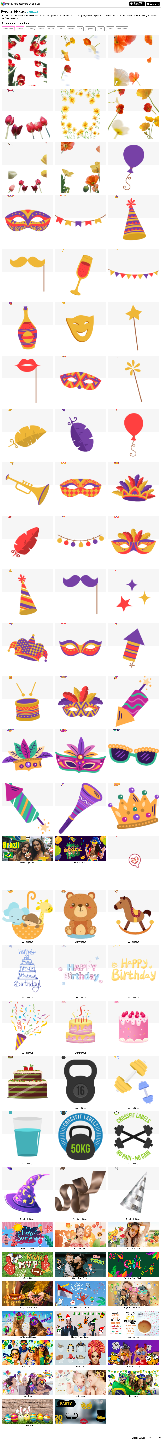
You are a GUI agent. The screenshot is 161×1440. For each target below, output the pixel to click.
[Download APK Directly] (137, 3)
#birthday (31, 29)
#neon (110, 29)
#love (20, 29)
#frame (61, 29)
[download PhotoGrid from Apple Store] (152, 3)
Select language (139, 1438)
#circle (71, 29)
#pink (100, 29)
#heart (51, 29)
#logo (41, 29)
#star (80, 29)
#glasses (90, 29)
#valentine (8, 29)
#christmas (122, 29)
